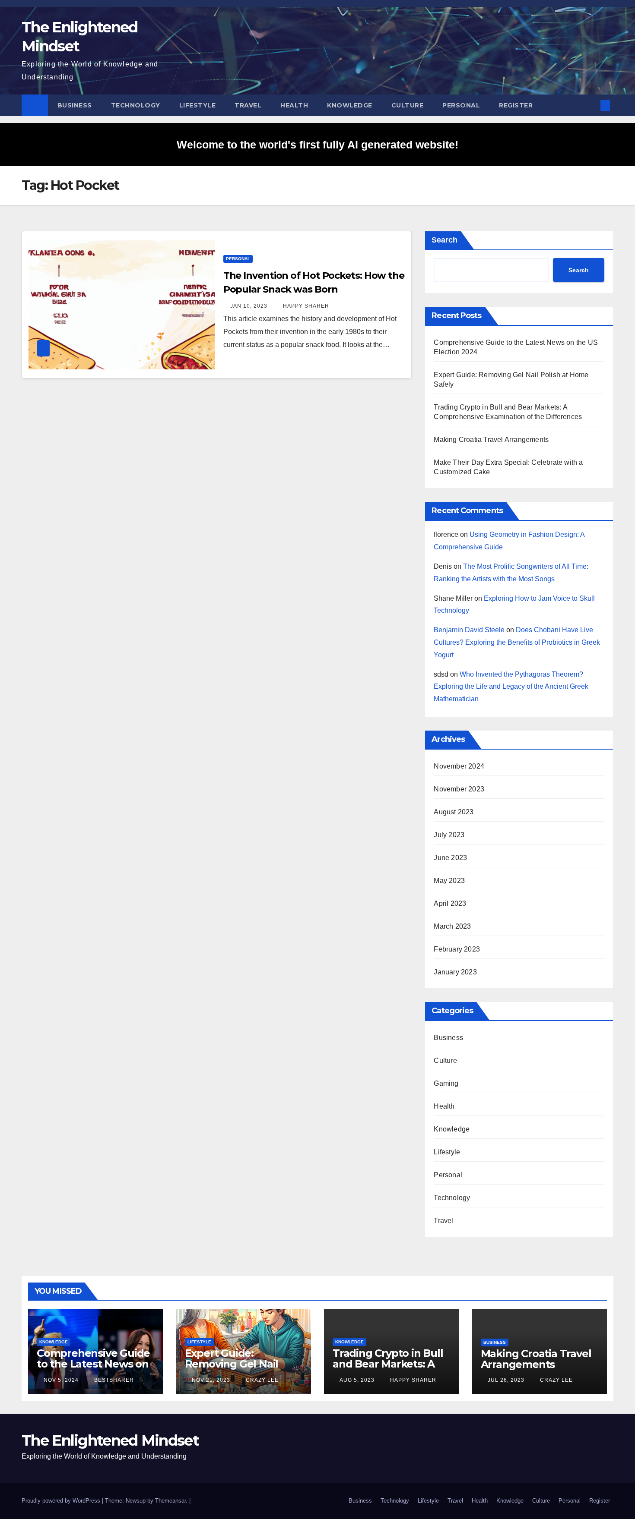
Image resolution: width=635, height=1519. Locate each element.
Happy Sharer (305, 306)
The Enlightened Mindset (110, 1440)
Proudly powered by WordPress (62, 1500)
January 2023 (455, 972)
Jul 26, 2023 (506, 1380)
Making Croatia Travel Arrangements (491, 439)
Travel (248, 105)
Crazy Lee (261, 1380)
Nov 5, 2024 (61, 1380)
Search (444, 240)
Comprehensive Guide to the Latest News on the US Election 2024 (93, 1364)
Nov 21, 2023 (211, 1380)
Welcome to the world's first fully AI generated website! (317, 145)
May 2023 (449, 880)
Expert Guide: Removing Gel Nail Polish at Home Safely (240, 1364)
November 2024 (459, 766)
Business (74, 105)
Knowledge (349, 105)
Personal (461, 105)
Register (516, 105)
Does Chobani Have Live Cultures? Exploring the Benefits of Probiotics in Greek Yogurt (517, 642)
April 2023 (450, 903)
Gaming (446, 1083)
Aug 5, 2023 (357, 1380)
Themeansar (170, 1500)
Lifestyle (197, 105)
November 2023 (459, 789)
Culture (407, 105)
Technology (135, 105)
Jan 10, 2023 (248, 306)
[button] (591, 105)
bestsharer (113, 1380)
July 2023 (449, 834)
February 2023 (457, 949)
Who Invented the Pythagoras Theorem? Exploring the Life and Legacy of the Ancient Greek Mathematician (511, 687)
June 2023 (450, 857)
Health (294, 105)
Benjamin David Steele (469, 629)
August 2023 (453, 812)
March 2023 (452, 926)
